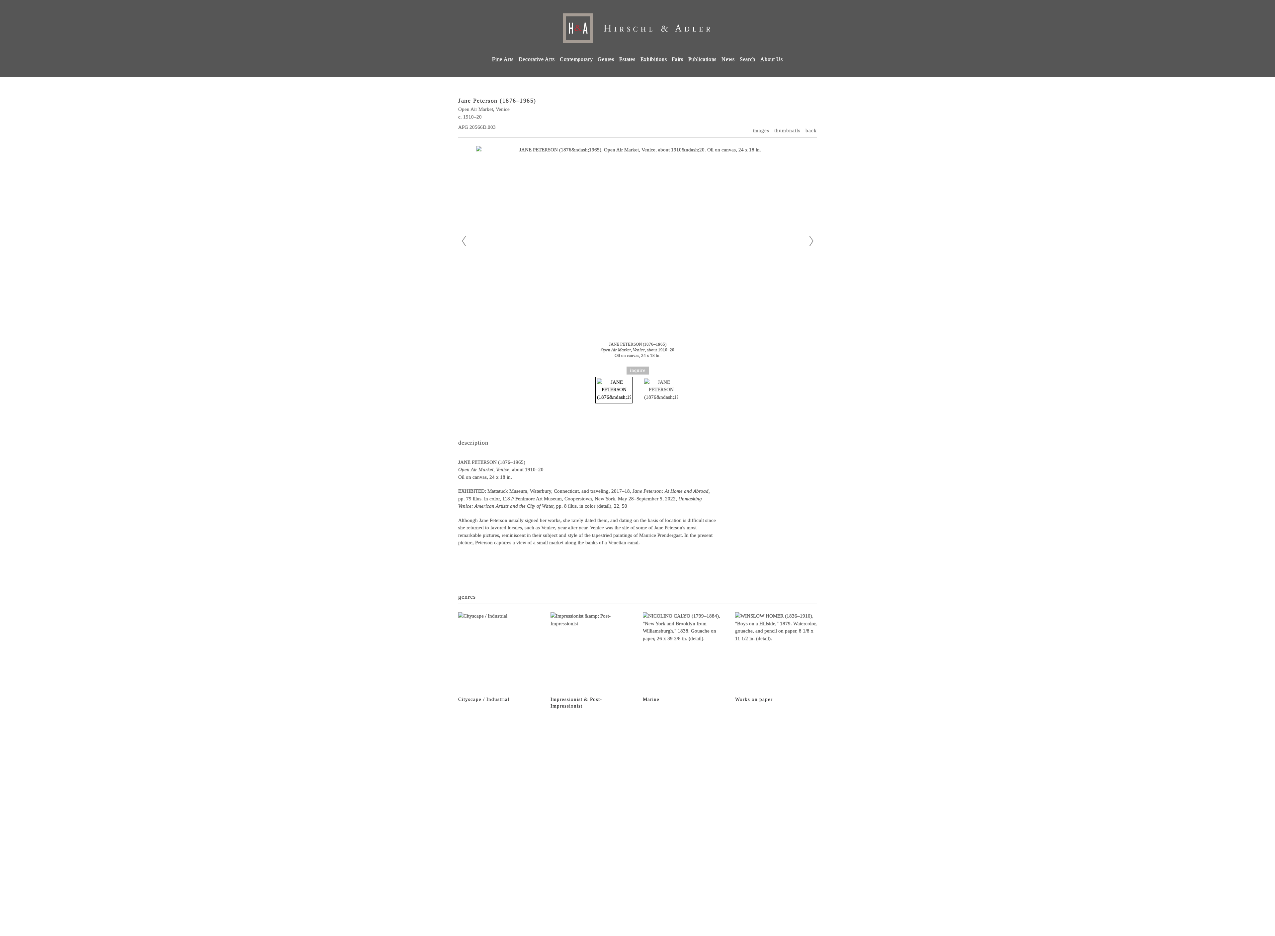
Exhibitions (653, 59)
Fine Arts (502, 59)
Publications (702, 59)
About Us (771, 59)
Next (811, 241)
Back (811, 130)
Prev (464, 241)
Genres (606, 59)
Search (747, 59)
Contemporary (576, 59)
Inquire (637, 370)
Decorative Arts (537, 59)
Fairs (677, 59)
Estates (627, 59)
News (728, 59)
